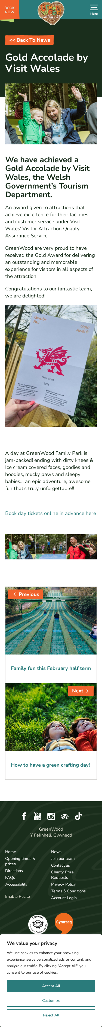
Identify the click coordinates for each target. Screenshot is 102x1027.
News (56, 851)
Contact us (60, 865)
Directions (14, 870)
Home (10, 851)
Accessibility (16, 884)
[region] (51, 980)
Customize (51, 1000)
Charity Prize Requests (62, 874)
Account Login (64, 897)
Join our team (63, 858)
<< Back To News (29, 40)
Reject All (51, 1015)
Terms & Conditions (68, 891)
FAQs (10, 877)
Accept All (51, 986)
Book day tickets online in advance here (50, 513)
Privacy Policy (63, 884)
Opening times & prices (20, 861)
